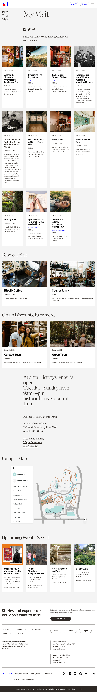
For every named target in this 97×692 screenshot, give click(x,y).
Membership (50, 416)
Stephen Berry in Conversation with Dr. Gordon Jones (12, 571)
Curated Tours (13, 354)
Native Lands (58, 139)
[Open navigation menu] (93, 3)
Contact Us (6, 633)
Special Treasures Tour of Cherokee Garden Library (36, 222)
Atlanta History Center (27, 679)
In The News (36, 629)
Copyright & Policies (21, 674)
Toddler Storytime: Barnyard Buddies (36, 571)
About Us (5, 629)
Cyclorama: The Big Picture (35, 76)
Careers (20, 633)
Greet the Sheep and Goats (59, 570)
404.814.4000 (30, 446)
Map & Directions (32, 442)
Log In (85, 631)
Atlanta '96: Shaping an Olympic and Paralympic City (11, 79)
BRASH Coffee (13, 290)
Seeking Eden (10, 219)
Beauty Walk (81, 568)
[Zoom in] (85, 519)
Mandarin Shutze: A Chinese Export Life (36, 142)
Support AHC (22, 629)
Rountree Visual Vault (83, 140)
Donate (73, 4)
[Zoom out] (85, 522)
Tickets (83, 4)
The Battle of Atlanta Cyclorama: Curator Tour (58, 223)
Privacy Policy (70, 689)
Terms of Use (47, 674)
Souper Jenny (60, 290)
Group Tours (59, 354)
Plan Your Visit (5, 15)
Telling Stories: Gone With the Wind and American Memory (84, 79)
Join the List (60, 619)
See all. (43, 537)
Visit (56, 631)
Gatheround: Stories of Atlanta (59, 76)
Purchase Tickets (33, 416)
